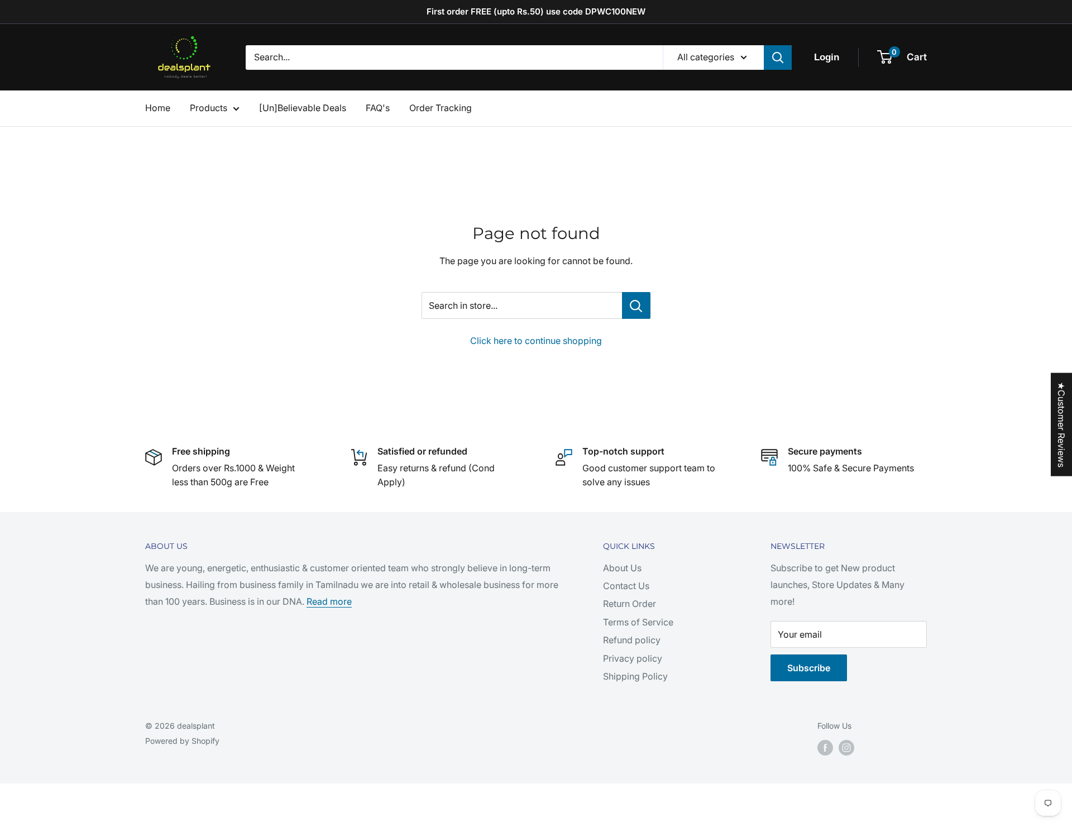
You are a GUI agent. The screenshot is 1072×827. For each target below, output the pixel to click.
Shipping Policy (635, 676)
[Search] (778, 57)
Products (208, 107)
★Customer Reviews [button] (1061, 424)
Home (157, 107)
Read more (329, 601)
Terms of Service (638, 622)
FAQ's (378, 107)
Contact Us (626, 585)
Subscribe (808, 667)
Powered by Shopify (182, 740)
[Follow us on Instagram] (846, 748)
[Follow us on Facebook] (825, 748)
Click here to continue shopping (536, 340)
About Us (622, 567)
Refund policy (632, 640)
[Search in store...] (636, 305)
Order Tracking (440, 107)
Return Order (629, 603)
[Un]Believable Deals (302, 107)
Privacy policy (632, 658)
